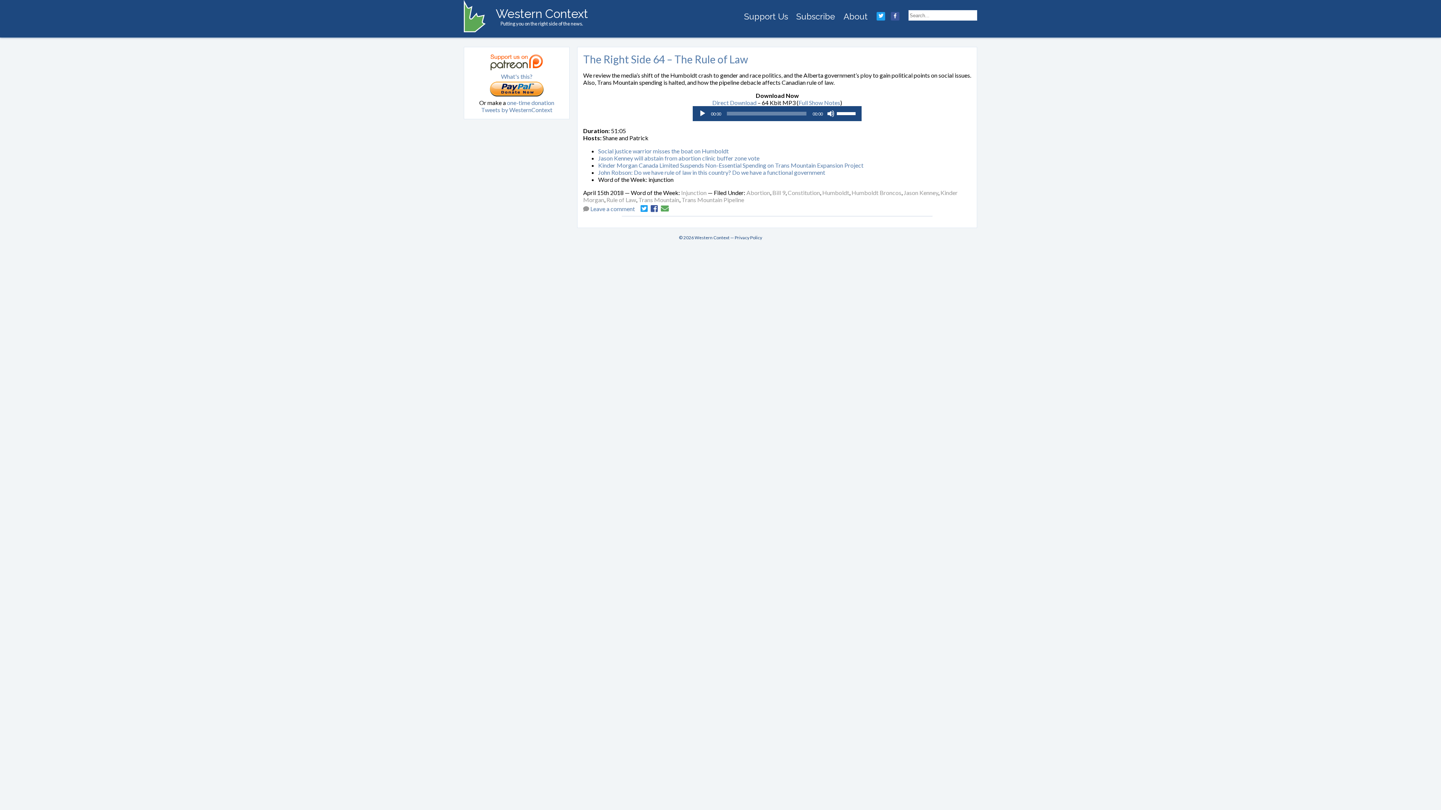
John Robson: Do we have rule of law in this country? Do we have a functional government (711, 172)
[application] (777, 113)
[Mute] (831, 113)
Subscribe (815, 16)
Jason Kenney (921, 192)
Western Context (542, 14)
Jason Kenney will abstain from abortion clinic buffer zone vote (679, 158)
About (856, 16)
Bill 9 (778, 192)
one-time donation (530, 102)
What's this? (516, 76)
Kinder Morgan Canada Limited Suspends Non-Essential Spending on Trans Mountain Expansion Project (730, 165)
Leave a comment (612, 208)
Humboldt (835, 192)
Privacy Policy (748, 237)
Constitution (804, 192)
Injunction (694, 192)
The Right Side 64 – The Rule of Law (665, 59)
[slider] (847, 113)
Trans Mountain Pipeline (712, 199)
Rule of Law (621, 199)
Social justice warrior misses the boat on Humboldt (663, 150)
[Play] (702, 113)
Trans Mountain (658, 199)
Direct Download (734, 102)
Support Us (766, 16)
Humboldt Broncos (876, 192)
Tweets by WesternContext (516, 109)
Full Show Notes (819, 102)
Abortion (758, 192)
